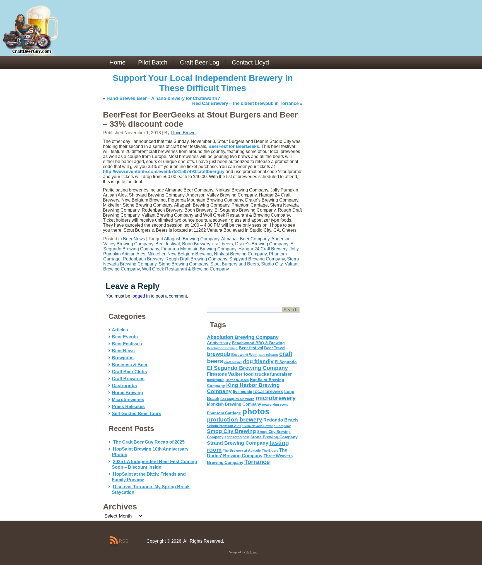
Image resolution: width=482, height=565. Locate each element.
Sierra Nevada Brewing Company (266, 426)
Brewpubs (123, 357)
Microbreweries (128, 399)
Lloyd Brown (183, 132)
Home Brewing (127, 392)
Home (117, 62)
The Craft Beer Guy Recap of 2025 (149, 442)
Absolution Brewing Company (243, 337)
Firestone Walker (224, 374)
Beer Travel (274, 348)
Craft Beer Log (199, 62)
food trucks (256, 374)
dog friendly (258, 361)
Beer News (134, 238)
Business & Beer (130, 364)
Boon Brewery (196, 243)
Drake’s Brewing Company (261, 243)
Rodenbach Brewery (143, 259)
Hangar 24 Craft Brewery (262, 248)
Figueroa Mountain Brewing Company (198, 248)
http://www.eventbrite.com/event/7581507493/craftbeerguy (164, 171)
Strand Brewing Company (237, 443)
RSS (123, 541)
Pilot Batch (152, 62)
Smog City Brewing (231, 431)
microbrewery (276, 397)
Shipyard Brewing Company (257, 259)
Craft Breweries (128, 378)
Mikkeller (156, 254)
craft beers (222, 243)
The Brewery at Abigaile (242, 451)
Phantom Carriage (224, 413)
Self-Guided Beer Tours (136, 413)
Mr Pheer (251, 552)
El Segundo (286, 362)
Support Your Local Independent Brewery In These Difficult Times (203, 83)
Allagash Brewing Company (191, 238)
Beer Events (125, 336)
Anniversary (219, 343)
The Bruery (270, 450)
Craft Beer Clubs (129, 371)
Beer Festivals (127, 343)
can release (268, 355)
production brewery (234, 419)
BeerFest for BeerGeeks (233, 146)
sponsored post (237, 437)
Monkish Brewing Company (234, 404)
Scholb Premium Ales (224, 426)
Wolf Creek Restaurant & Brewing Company (185, 269)
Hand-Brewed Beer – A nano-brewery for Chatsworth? (163, 98)
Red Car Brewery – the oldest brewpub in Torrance (245, 103)
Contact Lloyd (250, 62)
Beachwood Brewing (222, 348)
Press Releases (128, 406)
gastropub (216, 380)
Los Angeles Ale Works (237, 399)
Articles (120, 329)
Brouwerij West (244, 355)
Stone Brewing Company (183, 264)
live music (242, 391)
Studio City (272, 264)
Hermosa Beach (237, 380)
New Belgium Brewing (189, 254)
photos (255, 411)
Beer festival (167, 243)
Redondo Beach (280, 419)
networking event (275, 404)
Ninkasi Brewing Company (240, 254)
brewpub (218, 354)
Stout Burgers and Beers (234, 264)
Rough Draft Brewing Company (196, 259)
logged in (140, 296)
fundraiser (281, 374)
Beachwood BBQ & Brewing (258, 343)
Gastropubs (124, 385)
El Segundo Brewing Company (247, 368)
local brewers (268, 391)
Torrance (257, 461)
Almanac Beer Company (245, 238)
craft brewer (233, 362)
